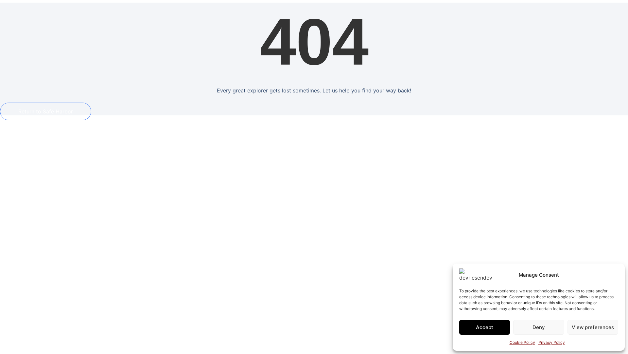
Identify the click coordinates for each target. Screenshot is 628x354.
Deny (538, 327)
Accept (484, 327)
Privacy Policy (551, 342)
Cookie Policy (522, 342)
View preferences (593, 327)
